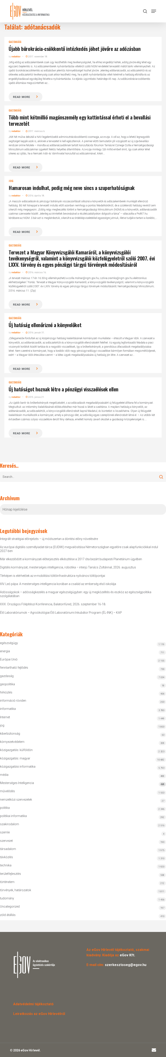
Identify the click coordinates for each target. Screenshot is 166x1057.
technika (5, 865)
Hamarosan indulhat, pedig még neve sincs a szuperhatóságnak (72, 187)
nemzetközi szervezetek (16, 799)
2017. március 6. (36, 131)
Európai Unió (9, 659)
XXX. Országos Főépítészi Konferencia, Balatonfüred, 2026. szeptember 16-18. (53, 604)
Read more (21, 97)
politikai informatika (13, 816)
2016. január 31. (36, 332)
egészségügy (9, 643)
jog (11, 181)
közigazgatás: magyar (15, 758)
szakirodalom (9, 824)
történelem (7, 882)
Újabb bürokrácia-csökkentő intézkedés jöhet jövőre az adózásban (74, 48)
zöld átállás (8, 915)
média (4, 774)
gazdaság (15, 42)
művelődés (7, 791)
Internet (5, 717)
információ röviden (13, 700)
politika (5, 807)
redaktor (16, 56)
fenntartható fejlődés (14, 667)
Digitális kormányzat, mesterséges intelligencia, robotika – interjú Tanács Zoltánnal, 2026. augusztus (68, 567)
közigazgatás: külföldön (16, 750)
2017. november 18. (38, 56)
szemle (5, 832)
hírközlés (6, 692)
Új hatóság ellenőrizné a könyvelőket (45, 325)
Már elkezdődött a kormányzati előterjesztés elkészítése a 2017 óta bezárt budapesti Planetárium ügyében (71, 559)
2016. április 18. (36, 195)
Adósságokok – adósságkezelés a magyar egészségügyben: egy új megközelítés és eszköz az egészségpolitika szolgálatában (75, 594)
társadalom (8, 849)
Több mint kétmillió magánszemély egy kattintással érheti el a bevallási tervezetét (79, 120)
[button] (153, 11)
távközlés (6, 857)
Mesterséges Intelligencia (82, 783)
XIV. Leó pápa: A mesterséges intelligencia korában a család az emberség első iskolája (58, 584)
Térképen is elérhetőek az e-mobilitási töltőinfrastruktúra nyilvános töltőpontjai (52, 575)
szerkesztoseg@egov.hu (125, 965)
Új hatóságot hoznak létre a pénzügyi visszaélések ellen (63, 389)
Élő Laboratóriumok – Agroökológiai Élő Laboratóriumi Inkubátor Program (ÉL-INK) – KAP (61, 612)
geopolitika (7, 684)
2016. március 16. (37, 272)
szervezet (6, 840)
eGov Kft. (127, 955)
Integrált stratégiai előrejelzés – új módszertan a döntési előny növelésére (49, 539)
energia (5, 651)
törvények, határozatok (15, 890)
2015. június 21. (36, 397)
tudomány (7, 898)
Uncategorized (10, 906)
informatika (8, 708)
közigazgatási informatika (17, 766)
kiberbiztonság (10, 733)
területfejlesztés (10, 873)
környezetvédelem (12, 741)
